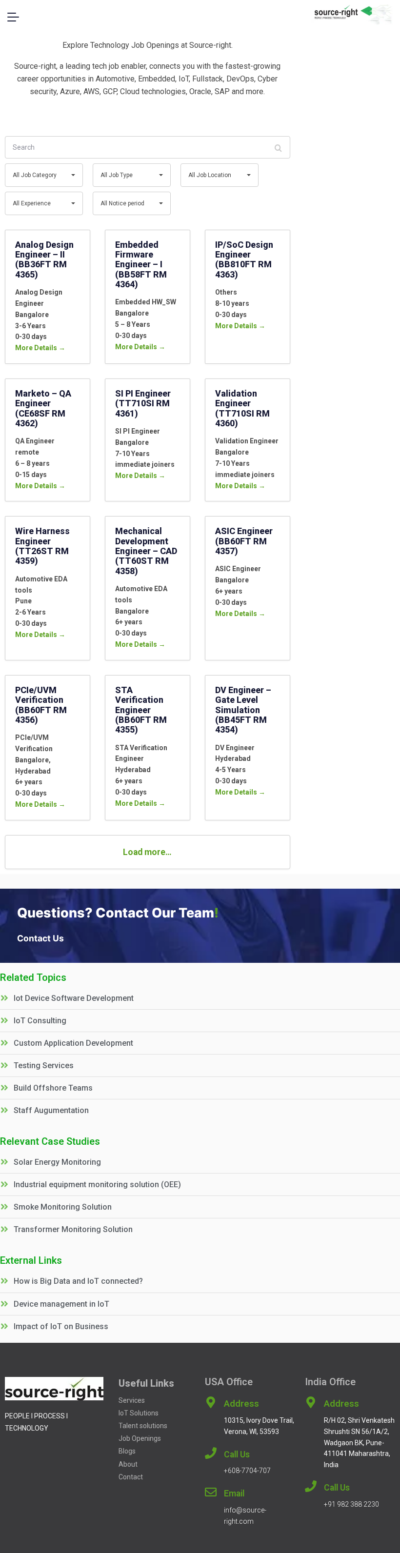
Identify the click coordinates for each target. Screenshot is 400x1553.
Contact (131, 1477)
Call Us (237, 1454)
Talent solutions (144, 1426)
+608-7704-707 (247, 1470)
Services (132, 1400)
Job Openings (140, 1438)
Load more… (147, 852)
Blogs (127, 1451)
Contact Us (40, 939)
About (128, 1464)
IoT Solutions (139, 1413)
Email (234, 1493)
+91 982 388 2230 (351, 1504)
